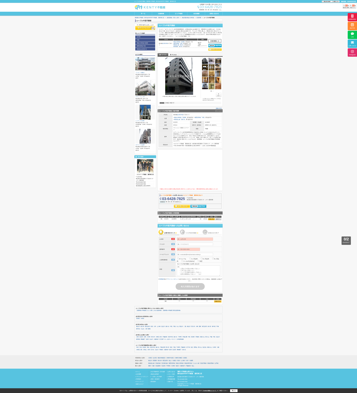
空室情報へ (214, 41)
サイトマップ (139, 381)
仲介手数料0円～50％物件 (158, 371)
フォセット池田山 (140, 72)
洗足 (192, 347)
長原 (171, 347)
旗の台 (182, 45)
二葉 (185, 326)
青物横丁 (143, 339)
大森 (218, 347)
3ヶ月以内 (206, 259)
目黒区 (138, 318)
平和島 (168, 366)
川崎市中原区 (170, 358)
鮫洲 (147, 339)
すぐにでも (182, 259)
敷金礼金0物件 (155, 374)
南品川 (189, 326)
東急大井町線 (176, 41)
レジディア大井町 (140, 120)
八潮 (146, 329)
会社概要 (138, 374)
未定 (201, 261)
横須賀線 (175, 46)
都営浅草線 (176, 43)
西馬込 (195, 347)
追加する (218, 219)
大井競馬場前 (180, 339)
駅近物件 (153, 381)
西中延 (138, 329)
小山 (177, 326)
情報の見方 (219, 108)
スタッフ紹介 (171, 374)
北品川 (163, 326)
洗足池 (204, 347)
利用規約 (161, 279)
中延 (166, 43)
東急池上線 (176, 45)
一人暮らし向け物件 (156, 376)
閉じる (234, 390)
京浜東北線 (165, 363)
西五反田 (147, 326)
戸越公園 (184, 337)
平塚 (217, 326)
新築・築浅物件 (155, 379)
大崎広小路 (159, 337)
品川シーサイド (171, 339)
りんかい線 (196, 363)
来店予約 (352, 28)
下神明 (180, 337)
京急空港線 (203, 363)
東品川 (138, 326)
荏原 (152, 326)
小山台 (142, 329)
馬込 (148, 347)
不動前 (197, 337)
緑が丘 (184, 349)
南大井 (142, 326)
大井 (155, 326)
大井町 (149, 337)
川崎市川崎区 (178, 358)
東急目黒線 (211, 363)
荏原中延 (170, 337)
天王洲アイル (163, 339)
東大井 (209, 326)
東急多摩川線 (188, 363)
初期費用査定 (352, 19)
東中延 (214, 326)
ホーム (138, 371)
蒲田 (149, 366)
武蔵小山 (202, 337)
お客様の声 (171, 376)
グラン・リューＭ (140, 96)
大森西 (191, 360)
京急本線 (158, 363)
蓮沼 (177, 366)
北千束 (188, 347)
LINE (352, 37)
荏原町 (183, 41)
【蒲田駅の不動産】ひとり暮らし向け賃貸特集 (149, 310)
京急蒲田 (158, 366)
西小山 (207, 337)
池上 (170, 360)
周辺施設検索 (171, 379)
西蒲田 (155, 360)
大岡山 (145, 349)
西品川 (181, 326)
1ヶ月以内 (194, 259)
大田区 (142, 318)
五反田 (141, 337)
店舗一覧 (170, 381)
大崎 (197, 326)
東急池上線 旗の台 (142, 49)
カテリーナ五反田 (140, 144)
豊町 (200, 326)
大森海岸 (156, 339)
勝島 (149, 329)
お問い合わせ (171, 371)
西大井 (180, 46)
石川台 (152, 349)
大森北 (174, 360)
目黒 (145, 337)
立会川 (151, 339)
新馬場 (138, 339)
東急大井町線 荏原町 (142, 43)
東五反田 (204, 326)
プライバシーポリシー (173, 279)
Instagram (352, 54)
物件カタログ (139, 384)
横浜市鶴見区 (161, 358)
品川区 (163, 43)
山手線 (216, 363)
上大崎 (158, 326)
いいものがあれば (188, 261)
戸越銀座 (164, 337)
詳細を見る (211, 219)
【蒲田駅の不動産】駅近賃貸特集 (171, 310)
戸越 (174, 326)
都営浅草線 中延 (141, 46)
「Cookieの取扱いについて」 (209, 390)
